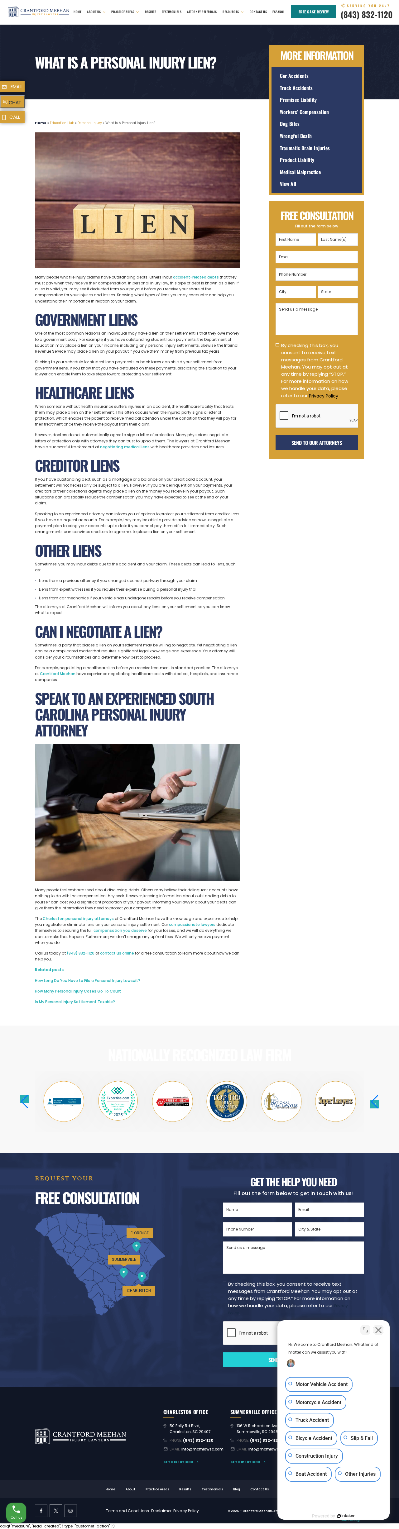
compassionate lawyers (192, 924)
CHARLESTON (139, 1290)
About (130, 1490)
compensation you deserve (120, 930)
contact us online (117, 953)
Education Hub (62, 123)
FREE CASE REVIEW (314, 11)
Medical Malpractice (300, 172)
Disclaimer (161, 1510)
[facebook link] (41, 1511)
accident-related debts (196, 277)
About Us (94, 11)
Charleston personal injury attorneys (78, 918)
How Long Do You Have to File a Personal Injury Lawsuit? (87, 980)
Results (150, 11)
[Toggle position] (365, 1330)
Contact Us (258, 11)
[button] (374, 1101)
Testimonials (171, 11)
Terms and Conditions (127, 1510)
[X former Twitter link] (56, 1511)
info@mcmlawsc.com (202, 1449)
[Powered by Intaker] (346, 1516)
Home (77, 11)
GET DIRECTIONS (178, 1462)
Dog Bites (290, 124)
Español (278, 11)
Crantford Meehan (57, 673)
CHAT (15, 102)
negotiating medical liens (125, 447)
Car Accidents (294, 76)
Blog (236, 1490)
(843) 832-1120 (367, 14)
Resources (231, 11)
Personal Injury (90, 123)
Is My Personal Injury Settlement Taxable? (75, 1001)
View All (288, 184)
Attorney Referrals (202, 11)
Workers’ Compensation (304, 112)
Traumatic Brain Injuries (305, 148)
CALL (14, 117)
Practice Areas (122, 11)
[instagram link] (70, 1511)
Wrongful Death (296, 136)
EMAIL (16, 86)
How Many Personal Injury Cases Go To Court (78, 991)
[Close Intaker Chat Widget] (378, 1330)
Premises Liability (298, 100)
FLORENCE (140, 1233)
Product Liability (297, 160)
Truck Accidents (296, 88)
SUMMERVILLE (124, 1259)
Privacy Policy (323, 396)
